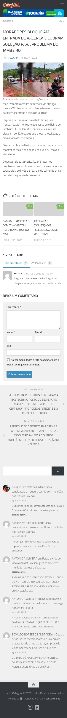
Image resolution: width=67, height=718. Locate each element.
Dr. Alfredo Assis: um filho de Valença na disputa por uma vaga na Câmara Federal (37, 603)
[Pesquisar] (58, 471)
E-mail (39, 332)
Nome (11, 332)
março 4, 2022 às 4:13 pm (39, 273)
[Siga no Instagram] (30, 707)
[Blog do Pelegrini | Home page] (13, 4)
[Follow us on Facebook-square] (36, 707)
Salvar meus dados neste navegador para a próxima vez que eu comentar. (33, 362)
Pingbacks (43, 263)
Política (8, 21)
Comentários (17, 263)
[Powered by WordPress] (21, 698)
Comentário (14, 307)
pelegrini (13, 57)
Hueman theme (52, 698)
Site (9, 345)
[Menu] (62, 4)
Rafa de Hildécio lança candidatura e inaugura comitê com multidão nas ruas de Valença (37, 491)
